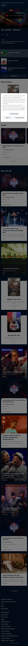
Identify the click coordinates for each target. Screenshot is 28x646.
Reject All (8, 117)
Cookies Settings (14, 113)
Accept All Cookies (19, 117)
